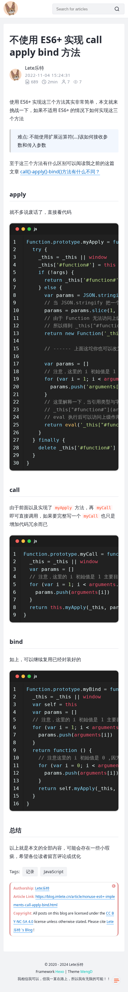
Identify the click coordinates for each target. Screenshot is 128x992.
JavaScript (53, 871)
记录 (30, 871)
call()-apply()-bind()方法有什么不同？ (60, 171)
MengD (86, 971)
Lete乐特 (42, 888)
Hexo (59, 971)
